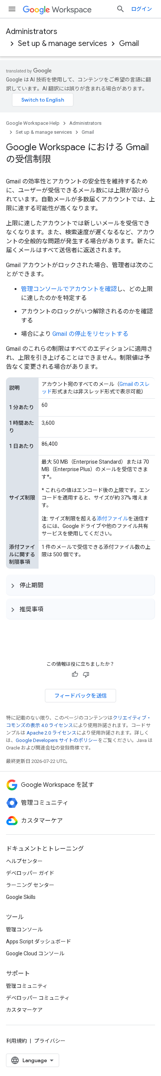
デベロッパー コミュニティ (38, 998)
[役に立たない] (86, 674)
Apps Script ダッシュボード (38, 941)
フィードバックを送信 (80, 695)
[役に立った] (74, 674)
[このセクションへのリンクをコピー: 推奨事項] (50, 609)
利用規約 (16, 1041)
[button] (80, 585)
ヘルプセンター (24, 861)
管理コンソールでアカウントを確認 (69, 289)
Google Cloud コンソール (35, 953)
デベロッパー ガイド (30, 873)
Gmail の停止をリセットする (90, 333)
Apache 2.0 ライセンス (51, 733)
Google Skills (21, 897)
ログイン (141, 9)
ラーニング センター (30, 885)
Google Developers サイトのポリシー (57, 740)
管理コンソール (24, 930)
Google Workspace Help (33, 123)
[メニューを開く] (11, 9)
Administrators (31, 31)
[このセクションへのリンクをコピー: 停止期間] (50, 585)
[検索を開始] (120, 8)
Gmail (129, 43)
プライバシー (50, 1041)
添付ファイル (112, 519)
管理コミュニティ (27, 986)
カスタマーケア (24, 1010)
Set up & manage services (62, 43)
